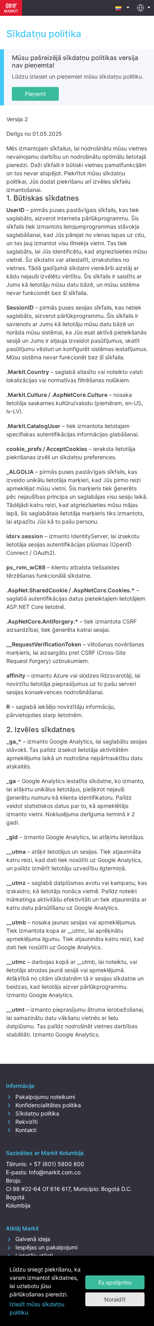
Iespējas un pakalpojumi (45, 1247)
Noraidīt (115, 1299)
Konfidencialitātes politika (47, 1105)
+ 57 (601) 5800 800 (56, 1164)
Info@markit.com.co (55, 1172)
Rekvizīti (26, 1121)
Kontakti (25, 1130)
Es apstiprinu (114, 1282)
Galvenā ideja (32, 1239)
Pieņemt (35, 93)
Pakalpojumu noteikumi (44, 1096)
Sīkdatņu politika (36, 1113)
